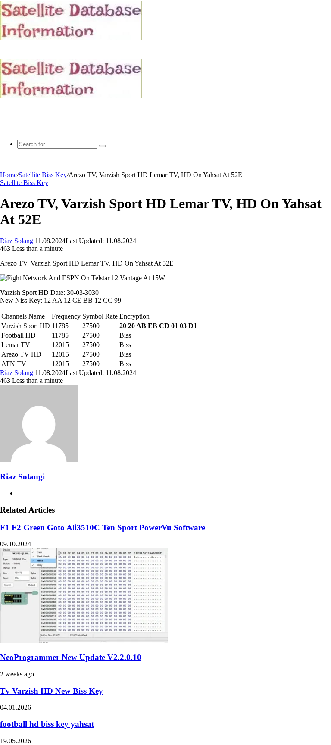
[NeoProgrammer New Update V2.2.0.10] (84, 640)
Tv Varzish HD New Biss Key (51, 690)
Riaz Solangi (17, 240)
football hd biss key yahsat (47, 724)
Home (8, 174)
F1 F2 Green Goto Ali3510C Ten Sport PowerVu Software (102, 527)
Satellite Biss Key (43, 174)
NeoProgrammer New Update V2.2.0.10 (70, 657)
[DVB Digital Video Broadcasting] (71, 37)
